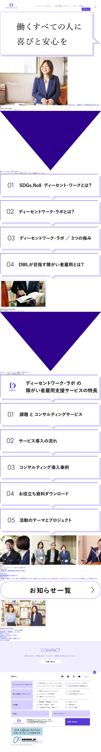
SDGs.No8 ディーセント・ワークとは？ (50, 683)
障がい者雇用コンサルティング (62, 6)
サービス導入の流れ (73, 691)
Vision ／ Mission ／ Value (8, 635)
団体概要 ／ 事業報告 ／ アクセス (10, 631)
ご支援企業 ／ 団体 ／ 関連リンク (10, 638)
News (74, 6)
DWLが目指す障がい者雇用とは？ (77, 686)
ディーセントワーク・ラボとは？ (77, 683)
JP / (88, 6)
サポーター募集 (4, 640)
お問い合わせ (86, 9)
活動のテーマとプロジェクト (46, 696)
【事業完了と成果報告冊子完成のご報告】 (12, 570)
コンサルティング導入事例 (45, 694)
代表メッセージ (4, 633)
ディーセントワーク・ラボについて (44, 6)
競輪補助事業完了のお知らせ (8, 575)
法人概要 (81, 6)
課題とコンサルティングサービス (47, 691)
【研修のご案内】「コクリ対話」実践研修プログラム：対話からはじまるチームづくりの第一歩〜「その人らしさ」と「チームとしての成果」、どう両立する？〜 (49, 578)
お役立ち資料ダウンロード (75, 694)
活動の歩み (3, 636)
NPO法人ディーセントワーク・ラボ (39, 720)
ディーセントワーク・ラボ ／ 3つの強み (49, 686)
